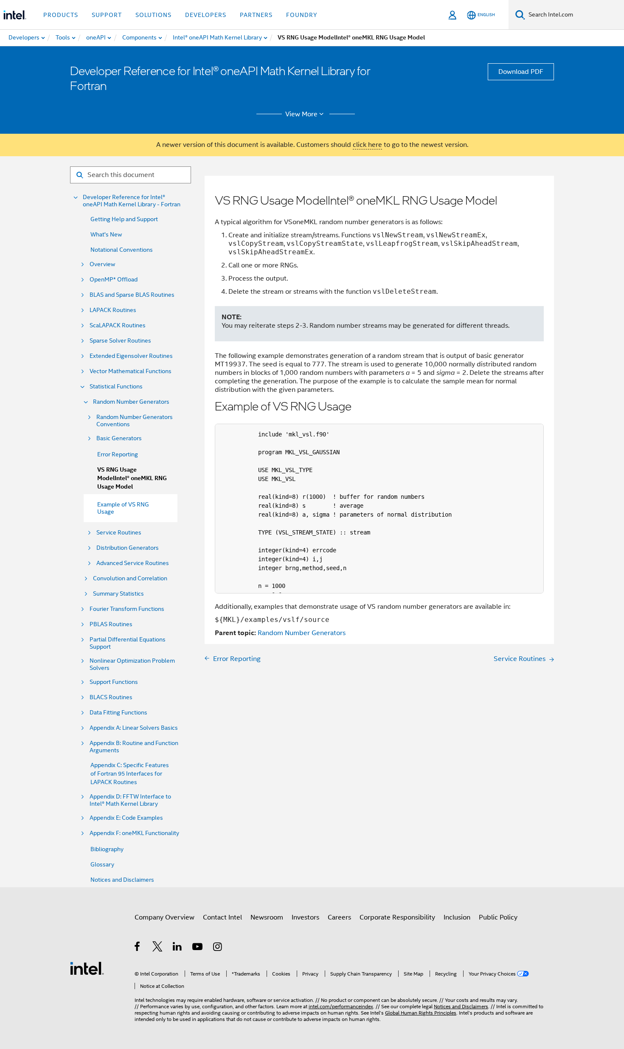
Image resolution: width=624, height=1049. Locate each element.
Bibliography (107, 849)
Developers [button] (205, 15)
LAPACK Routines (113, 310)
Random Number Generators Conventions (134, 420)
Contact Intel (222, 917)
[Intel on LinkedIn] (177, 948)
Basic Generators (119, 438)
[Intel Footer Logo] (87, 968)
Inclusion (457, 917)
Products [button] (60, 15)
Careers (339, 917)
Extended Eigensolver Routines (131, 356)
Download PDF (520, 71)
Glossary (102, 864)
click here (367, 145)
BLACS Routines (111, 697)
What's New (106, 234)
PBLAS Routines (111, 624)
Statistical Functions (116, 386)
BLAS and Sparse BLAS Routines (132, 294)
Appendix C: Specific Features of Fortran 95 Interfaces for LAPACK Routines (129, 773)
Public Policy (498, 917)
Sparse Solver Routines (120, 340)
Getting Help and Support (124, 219)
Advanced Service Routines (132, 563)
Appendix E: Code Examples (126, 817)
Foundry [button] (302, 15)
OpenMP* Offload (114, 279)
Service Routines (118, 532)
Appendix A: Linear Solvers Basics (134, 727)
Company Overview (164, 917)
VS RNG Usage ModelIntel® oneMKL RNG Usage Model (132, 478)
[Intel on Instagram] (218, 948)
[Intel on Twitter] (157, 948)
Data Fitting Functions (118, 712)
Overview (102, 264)
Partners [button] (256, 15)
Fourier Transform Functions (127, 609)
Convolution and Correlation (130, 578)
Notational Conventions (121, 249)
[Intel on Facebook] (137, 948)
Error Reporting (117, 454)
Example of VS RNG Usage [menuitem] (123, 508)
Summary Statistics (118, 593)
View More (301, 114)
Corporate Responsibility (397, 917)
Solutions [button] (153, 15)
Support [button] (107, 15)
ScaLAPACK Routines (118, 325)
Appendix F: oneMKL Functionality (134, 833)
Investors (305, 917)
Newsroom (266, 917)
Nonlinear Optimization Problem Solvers (132, 664)
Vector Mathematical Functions (130, 371)
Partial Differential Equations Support (128, 643)
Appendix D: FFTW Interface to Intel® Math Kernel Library (130, 800)
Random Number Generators (131, 401)
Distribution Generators (127, 547)
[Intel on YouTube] (198, 948)
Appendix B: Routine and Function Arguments (134, 747)
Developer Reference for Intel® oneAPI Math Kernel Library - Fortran (131, 201)
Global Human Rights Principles (420, 1013)
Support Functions (114, 682)
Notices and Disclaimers (122, 879)
